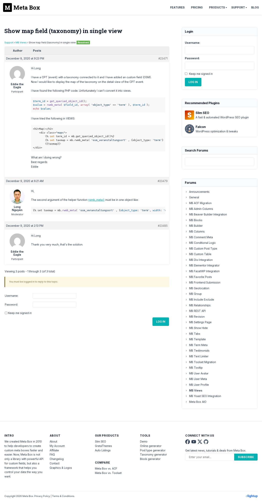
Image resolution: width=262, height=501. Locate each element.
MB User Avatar (198, 373)
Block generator (150, 459)
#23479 (163, 181)
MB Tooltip (196, 367)
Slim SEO (100, 441)
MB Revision (197, 316)
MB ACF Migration (200, 203)
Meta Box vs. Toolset (108, 473)
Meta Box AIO (197, 401)
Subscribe (246, 457)
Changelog (57, 459)
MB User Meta (198, 379)
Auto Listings (103, 450)
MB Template (197, 339)
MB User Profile (199, 384)
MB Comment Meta (201, 237)
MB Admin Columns (201, 208)
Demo (143, 441)
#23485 (163, 225)
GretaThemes (103, 445)
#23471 (163, 58)
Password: (11, 304)
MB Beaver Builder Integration (208, 214)
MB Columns (197, 231)
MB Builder (196, 225)
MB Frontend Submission (204, 282)
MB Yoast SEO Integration (205, 396)
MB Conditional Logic (202, 242)
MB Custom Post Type (203, 248)
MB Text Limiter (198, 356)
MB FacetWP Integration (204, 271)
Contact (54, 463)
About (53, 441)
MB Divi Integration (201, 259)
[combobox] (219, 162)
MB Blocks (195, 220)
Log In (160, 321)
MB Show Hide (198, 328)
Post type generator (153, 450)
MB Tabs (194, 333)
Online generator (150, 445)
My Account (57, 445)
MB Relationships (200, 305)
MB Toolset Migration (202, 362)
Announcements (199, 191)
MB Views (21, 42)
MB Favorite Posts (200, 277)
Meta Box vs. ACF (106, 468)
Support (238, 7)
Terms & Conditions (63, 496)
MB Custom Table (200, 254)
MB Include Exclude (201, 299)
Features (177, 7)
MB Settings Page (200, 322)
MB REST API (197, 310)
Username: (11, 295)
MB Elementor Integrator (204, 265)
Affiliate (54, 450)
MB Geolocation (199, 288)
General (194, 197)
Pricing (197, 7)
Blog (255, 7)
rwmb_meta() (96, 199)
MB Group (195, 293)
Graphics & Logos (61, 467)
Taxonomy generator (153, 454)
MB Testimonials (199, 350)
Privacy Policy (42, 496)
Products (217, 7)
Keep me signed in (20, 313)
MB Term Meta (198, 345)
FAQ (52, 454)
